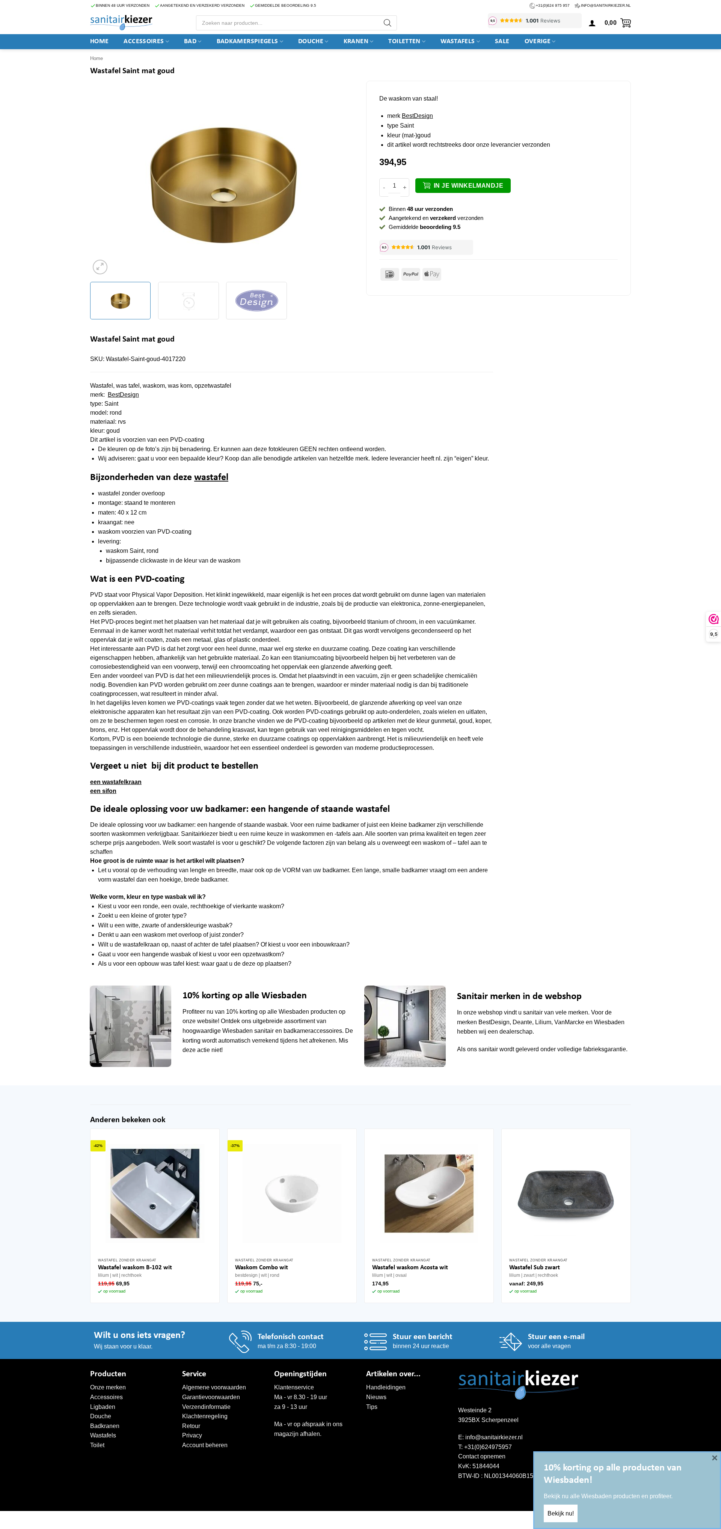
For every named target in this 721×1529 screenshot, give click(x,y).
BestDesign (417, 116)
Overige (538, 41)
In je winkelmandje (468, 185)
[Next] (340, 182)
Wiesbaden (294, 1011)
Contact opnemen (481, 1456)
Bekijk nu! (561, 1513)
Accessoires (144, 41)
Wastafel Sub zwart (534, 1267)
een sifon (103, 791)
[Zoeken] (387, 22)
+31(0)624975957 (488, 1447)
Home (99, 41)
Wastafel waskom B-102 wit (135, 1267)
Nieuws (376, 1397)
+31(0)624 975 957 (553, 5)
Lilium (543, 1022)
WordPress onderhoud (205, 1519)
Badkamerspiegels (247, 41)
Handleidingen (386, 1387)
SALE (502, 41)
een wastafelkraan (116, 782)
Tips (371, 1407)
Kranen (356, 41)
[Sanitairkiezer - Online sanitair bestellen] (121, 22)
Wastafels (457, 41)
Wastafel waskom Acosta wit (410, 1267)
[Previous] (105, 182)
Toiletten (404, 41)
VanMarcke (569, 1022)
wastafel (211, 477)
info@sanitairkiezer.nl (606, 5)
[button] (592, 23)
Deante (522, 1022)
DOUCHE (310, 41)
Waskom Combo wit (261, 1267)
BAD (190, 41)
